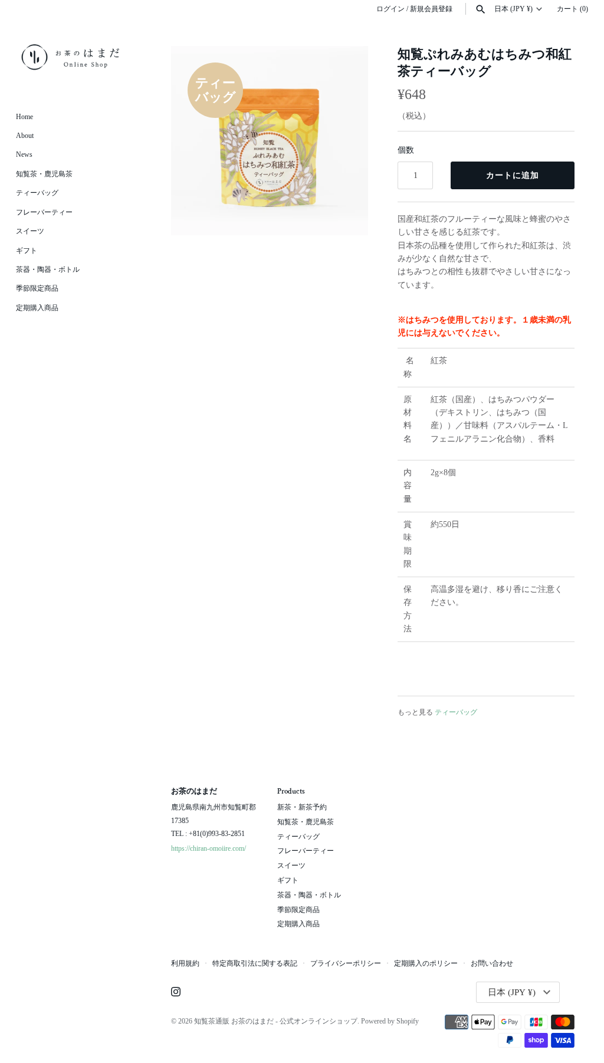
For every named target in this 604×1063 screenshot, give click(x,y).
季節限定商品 (37, 288)
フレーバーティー (44, 212)
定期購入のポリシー (426, 963)
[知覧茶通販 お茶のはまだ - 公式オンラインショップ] (71, 57)
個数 (406, 150)
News (24, 154)
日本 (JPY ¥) (513, 9)
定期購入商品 (37, 308)
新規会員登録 (431, 9)
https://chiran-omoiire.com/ (208, 848)
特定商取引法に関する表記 (254, 963)
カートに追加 (512, 175)
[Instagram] (175, 993)
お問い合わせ (492, 963)
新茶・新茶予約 (302, 807)
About (25, 135)
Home (24, 117)
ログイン (390, 9)
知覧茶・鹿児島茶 (44, 174)
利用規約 (185, 963)
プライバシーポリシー (345, 963)
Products (291, 792)
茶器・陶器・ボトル (48, 269)
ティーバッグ (37, 193)
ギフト (26, 250)
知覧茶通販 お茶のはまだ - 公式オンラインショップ (275, 1021)
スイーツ (30, 231)
